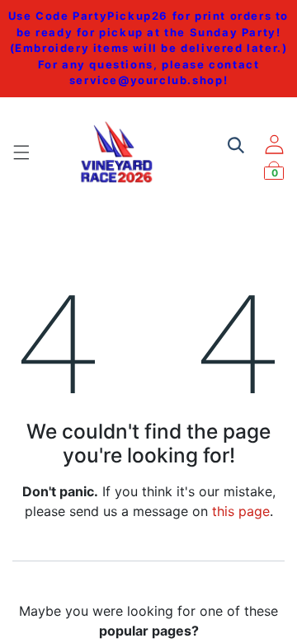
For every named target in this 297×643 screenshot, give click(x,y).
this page (241, 511)
